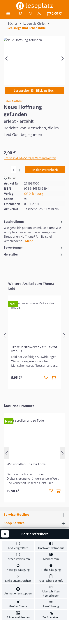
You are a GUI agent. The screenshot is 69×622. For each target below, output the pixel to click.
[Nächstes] (62, 58)
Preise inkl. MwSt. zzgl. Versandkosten (30, 158)
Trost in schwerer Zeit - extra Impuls (34, 349)
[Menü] (8, 13)
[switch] (18, 546)
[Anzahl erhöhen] (19, 169)
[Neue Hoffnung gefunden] (34, 58)
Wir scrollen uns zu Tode (26, 464)
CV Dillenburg (33, 194)
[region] (34, 58)
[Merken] (46, 377)
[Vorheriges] (6, 58)
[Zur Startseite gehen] (34, 6)
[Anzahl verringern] (7, 169)
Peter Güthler (13, 101)
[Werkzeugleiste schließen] (5, 533)
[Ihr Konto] (39, 13)
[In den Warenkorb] (54, 377)
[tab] (33, 231)
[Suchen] (20, 13)
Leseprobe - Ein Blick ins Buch (34, 91)
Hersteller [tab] (11, 254)
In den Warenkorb (45, 170)
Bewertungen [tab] (14, 247)
